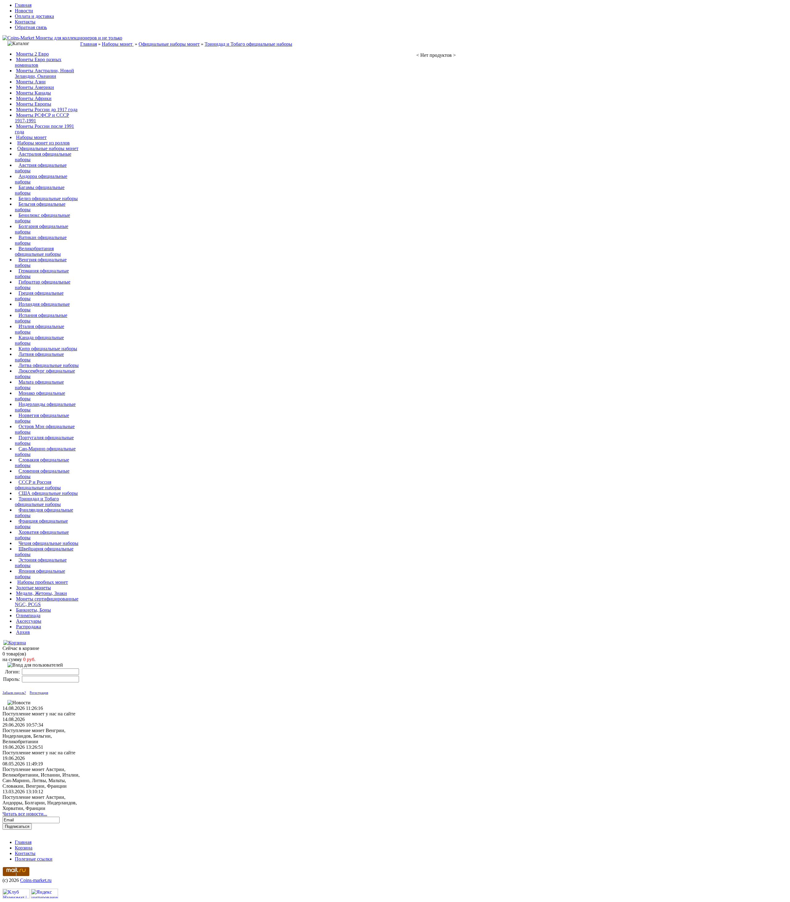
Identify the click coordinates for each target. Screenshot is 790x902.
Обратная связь (31, 27)
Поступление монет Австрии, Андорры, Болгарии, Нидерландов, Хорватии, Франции (39, 803)
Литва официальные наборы (49, 365)
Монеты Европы (33, 104)
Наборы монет (31, 137)
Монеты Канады (33, 92)
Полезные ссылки (33, 859)
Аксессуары (28, 621)
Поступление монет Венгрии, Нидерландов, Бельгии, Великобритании (33, 736)
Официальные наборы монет (47, 148)
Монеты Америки (35, 87)
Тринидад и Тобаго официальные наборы (38, 501)
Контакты (25, 21)
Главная (23, 5)
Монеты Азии (31, 81)
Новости (24, 10)
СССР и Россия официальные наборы (38, 484)
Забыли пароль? (14, 692)
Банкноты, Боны (33, 610)
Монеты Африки (34, 98)
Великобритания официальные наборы (38, 251)
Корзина (23, 847)
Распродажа (28, 626)
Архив (23, 632)
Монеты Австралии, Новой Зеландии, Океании (44, 73)
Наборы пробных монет (42, 582)
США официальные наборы (48, 493)
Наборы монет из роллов (43, 142)
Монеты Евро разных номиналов (38, 62)
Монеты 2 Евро (32, 54)
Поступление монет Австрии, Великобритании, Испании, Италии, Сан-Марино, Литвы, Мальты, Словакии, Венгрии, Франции (41, 778)
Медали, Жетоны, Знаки (41, 593)
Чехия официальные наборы (48, 543)
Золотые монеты (33, 587)
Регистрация (39, 692)
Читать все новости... (24, 813)
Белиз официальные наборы (48, 198)
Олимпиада (28, 615)
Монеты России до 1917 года (46, 109)
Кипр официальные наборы (48, 348)
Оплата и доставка (34, 16)
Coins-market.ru (36, 880)
